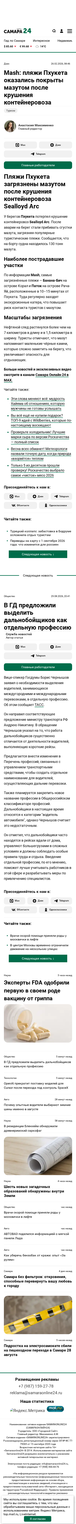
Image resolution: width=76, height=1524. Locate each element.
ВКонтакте (23, 505)
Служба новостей (19, 634)
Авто (6, 1099)
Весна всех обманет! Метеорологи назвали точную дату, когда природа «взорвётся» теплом (41, 454)
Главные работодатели (38, 165)
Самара (8, 1271)
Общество (9, 596)
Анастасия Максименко (36, 125)
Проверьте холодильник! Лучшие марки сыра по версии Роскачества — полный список (40, 437)
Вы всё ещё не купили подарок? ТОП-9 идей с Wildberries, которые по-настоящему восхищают (41, 420)
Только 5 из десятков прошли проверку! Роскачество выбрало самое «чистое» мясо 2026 (37, 470)
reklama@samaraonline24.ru (36, 1392)
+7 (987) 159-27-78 (36, 1386)
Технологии (10, 1078)
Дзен (6, 63)
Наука (7, 975)
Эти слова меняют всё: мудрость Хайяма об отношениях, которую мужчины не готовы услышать (38, 403)
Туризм (10, 110)
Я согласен (38, 1519)
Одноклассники (58, 505)
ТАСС (39, 705)
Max (23, 144)
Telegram (40, 153)
